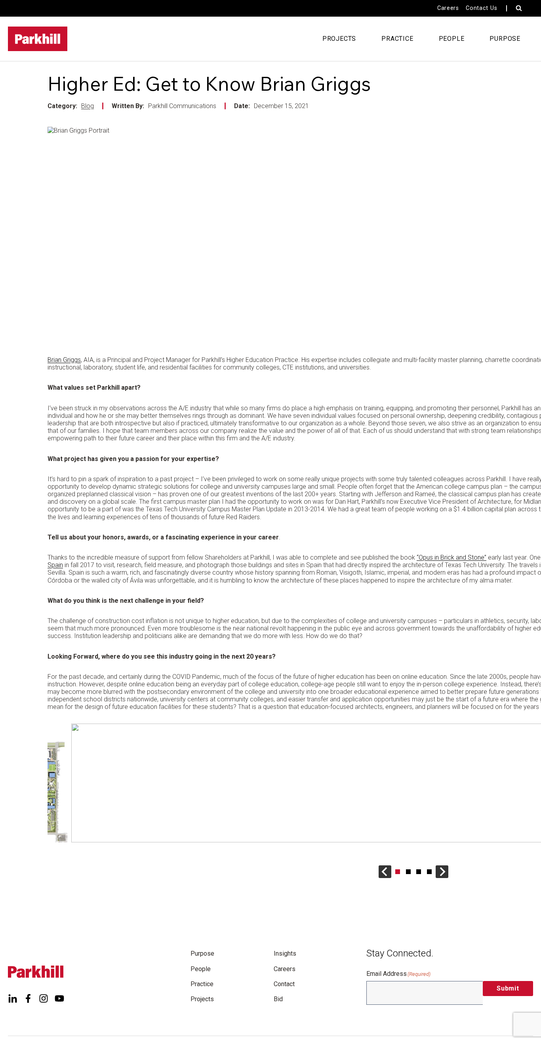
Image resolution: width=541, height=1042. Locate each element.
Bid (278, 999)
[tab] (397, 871)
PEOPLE (452, 38)
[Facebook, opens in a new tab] (28, 998)
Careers (448, 8)
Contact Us (481, 8)
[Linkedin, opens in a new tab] (12, 998)
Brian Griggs (64, 360)
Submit (508, 988)
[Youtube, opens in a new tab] (59, 998)
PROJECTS (339, 38)
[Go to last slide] (385, 871)
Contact (284, 984)
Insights (285, 953)
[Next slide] (442, 871)
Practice (201, 984)
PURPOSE (505, 38)
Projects (202, 999)
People (200, 969)
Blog (87, 106)
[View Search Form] (518, 8)
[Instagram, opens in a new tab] (43, 998)
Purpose (202, 953)
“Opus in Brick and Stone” (451, 557)
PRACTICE (397, 38)
